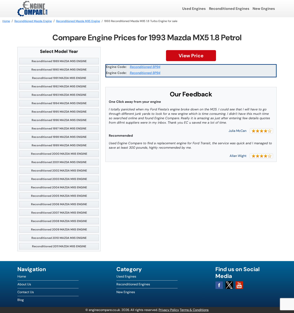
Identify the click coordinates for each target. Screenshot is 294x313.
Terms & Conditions (194, 310)
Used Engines (194, 8)
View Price (191, 56)
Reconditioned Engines (229, 8)
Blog (20, 300)
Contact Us (25, 292)
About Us (24, 284)
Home (21, 276)
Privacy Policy (169, 310)
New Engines (264, 8)
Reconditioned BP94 (145, 67)
